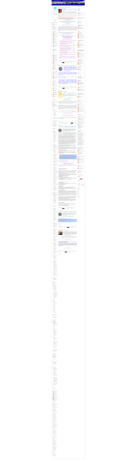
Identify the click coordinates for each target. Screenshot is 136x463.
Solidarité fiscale (54, 151)
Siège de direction (54, 200)
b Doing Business (54, 425)
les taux (54, 253)
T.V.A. (53, 361)
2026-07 (78, 190)
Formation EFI (54, 277)
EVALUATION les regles (55, 205)
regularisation (54, 321)
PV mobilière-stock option (55, 331)
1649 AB (62, 27)
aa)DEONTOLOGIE (54, 125)
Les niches (54, 138)
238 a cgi (73, 250)
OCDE (53, 452)
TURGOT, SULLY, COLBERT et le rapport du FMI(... (81, 125)
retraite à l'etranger (54, 334)
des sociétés (54, 129)
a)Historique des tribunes (55, 117)
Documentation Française (55, 444)
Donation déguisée (54, 288)
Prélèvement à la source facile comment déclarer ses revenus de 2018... (81, 90)
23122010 (70, 122)
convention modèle (54, 316)
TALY (53, 366)
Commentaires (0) (69, 87)
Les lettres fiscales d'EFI (55, 118)
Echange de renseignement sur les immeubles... (81, 134)
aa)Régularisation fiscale (55, 157)
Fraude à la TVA (54, 219)
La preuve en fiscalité (55, 176)
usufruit (53, 387)
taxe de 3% (54, 220)
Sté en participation (55, 239)
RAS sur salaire (54, 347)
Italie (53, 303)
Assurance (54, 285)
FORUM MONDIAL (55, 375)
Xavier (78, 143)
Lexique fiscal (54, 451)
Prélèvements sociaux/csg (55, 383)
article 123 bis (67, 86)
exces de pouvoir (54, 173)
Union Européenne (54, 377)
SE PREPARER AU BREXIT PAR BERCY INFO (81, 84)
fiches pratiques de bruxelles (81, 82)
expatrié (54, 327)
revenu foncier (54, 272)
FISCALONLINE (54, 446)
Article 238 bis (54, 215)
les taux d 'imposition (55, 292)
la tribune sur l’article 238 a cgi (67, 247)
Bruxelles (54, 216)
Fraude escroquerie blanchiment (69, 250)
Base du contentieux (55, 164)
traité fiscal (71, 61)
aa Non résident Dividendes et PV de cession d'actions (55, 44)
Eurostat (53, 445)
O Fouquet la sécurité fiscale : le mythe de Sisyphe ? (81, 110)
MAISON (78, 135)
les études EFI (80, 172)
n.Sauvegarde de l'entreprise (55, 314)
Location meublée (54, 233)
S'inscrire (79, 8)
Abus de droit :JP (54, 159)
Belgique (54, 300)
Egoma (78, 140)
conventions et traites (80, 27)
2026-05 (78, 191)
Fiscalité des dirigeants (55, 229)
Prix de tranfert (54, 339)
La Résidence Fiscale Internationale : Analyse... (81, 135)
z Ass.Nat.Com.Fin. (54, 431)
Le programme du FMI (67, 71)
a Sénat (53, 439)
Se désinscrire (79, 9)
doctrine (79, 176)
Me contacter (55, 20)
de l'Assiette (54, 169)
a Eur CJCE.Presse (54, 417)
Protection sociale (54, 320)
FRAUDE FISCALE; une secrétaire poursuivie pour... (81, 144)
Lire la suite (59, 120)
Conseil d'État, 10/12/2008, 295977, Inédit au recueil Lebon (65, 221)
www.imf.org (60, 73)
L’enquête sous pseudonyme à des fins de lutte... (80, 138)
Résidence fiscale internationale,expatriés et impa (55, 322)
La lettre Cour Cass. (54, 429)
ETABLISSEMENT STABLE (55, 194)
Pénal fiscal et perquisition (80, 152)
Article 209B (69, 60)
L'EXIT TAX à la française (81, 62)
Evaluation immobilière (56, 62)
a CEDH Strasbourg (54, 413)
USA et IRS (54, 312)
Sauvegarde (54, 238)
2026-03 (78, 193)
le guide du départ (80, 63)
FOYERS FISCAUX (54, 278)
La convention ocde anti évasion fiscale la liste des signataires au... (81, 28)
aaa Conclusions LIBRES (55, 158)
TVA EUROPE (54, 363)
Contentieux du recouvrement (55, 146)
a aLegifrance (54, 408)
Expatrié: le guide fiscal (56, 396)
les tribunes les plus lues (81, 101)
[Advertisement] (81, 201)
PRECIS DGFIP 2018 (56, 29)
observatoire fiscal (54, 139)
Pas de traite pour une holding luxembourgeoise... (80, 137)
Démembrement (54, 287)
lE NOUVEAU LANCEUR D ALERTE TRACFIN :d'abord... (80, 126)
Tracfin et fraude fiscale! (55, 115)
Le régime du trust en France (81, 44)
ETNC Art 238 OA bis (61, 61)
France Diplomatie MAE (55, 447)
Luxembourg (54, 304)
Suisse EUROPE (54, 310)
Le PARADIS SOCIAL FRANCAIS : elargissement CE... (81, 133)
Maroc (53, 305)
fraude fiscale (63, 87)
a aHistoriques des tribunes (55, 407)
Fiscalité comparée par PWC (81, 158)
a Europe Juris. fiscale (54, 419)
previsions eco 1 (54, 453)
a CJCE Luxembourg (54, 414)
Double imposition (54, 380)
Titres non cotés (54, 206)
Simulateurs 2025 (80, 22)
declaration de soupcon (55, 170)
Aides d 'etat (54, 210)
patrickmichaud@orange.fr (55, 19)
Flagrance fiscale (54, 279)
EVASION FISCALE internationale (55, 208)
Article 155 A (67, 60)
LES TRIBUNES (79, 73)
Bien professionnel (54, 286)
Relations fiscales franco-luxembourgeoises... (80, 128)
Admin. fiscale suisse (54, 440)
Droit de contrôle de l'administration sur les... (80, 139)
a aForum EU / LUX (54, 405)
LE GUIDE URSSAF (81, 159)
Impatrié (54, 328)
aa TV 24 (53, 422)
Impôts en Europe (55, 397)
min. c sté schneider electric (66, 226)
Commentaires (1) (59, 123)
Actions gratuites (54, 244)
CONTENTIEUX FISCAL (55, 154)
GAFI (53, 428)
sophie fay (60, 87)
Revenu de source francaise (55, 349)
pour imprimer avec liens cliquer (67, 100)
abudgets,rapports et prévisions (54, 131)
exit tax (54, 250)
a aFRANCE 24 (54, 406)
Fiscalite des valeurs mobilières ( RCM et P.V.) (55, 243)
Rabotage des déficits (56, 85)
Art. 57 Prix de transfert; (55, 211)
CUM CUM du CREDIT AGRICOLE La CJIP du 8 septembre (81, 140)
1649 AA (60, 27)
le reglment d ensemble (81, 53)
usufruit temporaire (55, 297)
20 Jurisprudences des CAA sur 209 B (67, 98)
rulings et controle (54, 353)
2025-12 (78, 195)
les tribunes (55, 90)
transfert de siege (54, 240)
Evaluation (54, 263)
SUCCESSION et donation (55, 294)
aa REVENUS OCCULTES (55, 120)
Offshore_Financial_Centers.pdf (62, 77)
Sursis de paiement (54, 152)
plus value (54, 254)
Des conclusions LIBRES (81, 168)
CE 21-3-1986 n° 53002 (68, 152)
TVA (53, 203)
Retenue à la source (55, 199)
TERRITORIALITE (55, 362)
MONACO (54, 306)
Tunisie (54, 311)
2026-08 (78, 189)
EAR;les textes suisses (81, 33)
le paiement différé (54, 291)
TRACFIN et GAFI (54, 367)
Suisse (53, 309)
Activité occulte (54, 161)
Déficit (53, 228)
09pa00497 (72, 122)
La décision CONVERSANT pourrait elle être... (81, 142)
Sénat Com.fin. (54, 430)
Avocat (54, 110)
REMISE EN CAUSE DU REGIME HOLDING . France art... (81, 122)
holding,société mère (55, 232)
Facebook (76, 87)
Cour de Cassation (54, 442)
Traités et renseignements (55, 368)
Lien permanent (67, 87)
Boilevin (78, 139)
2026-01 (78, 194)
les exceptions (80, 69)
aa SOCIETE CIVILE (54, 121)
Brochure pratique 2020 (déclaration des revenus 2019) (55, 73)
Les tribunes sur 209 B (70, 97)
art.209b (75, 61)
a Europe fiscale (54, 418)
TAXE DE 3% (55, 69)
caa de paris (66, 122)
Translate (82, 78)
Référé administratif (55, 187)
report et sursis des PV (55, 255)
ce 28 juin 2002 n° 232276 (61, 226)
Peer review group (54, 317)
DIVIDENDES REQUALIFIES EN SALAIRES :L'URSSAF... (81, 118)
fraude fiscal (74, 61)
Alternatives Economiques (55, 423)
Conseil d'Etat (54, 441)
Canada (54, 301)
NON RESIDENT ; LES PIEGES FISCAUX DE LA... (81, 143)
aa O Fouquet (54, 156)
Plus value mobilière (55, 293)
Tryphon (78, 132)
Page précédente (59, 254)
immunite (53, 284)
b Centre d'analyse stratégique (55, 424)
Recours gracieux (54, 186)
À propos (55, 21)
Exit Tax (54, 326)
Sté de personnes (54, 356)
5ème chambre (68, 122)
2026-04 (78, 192)
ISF (54, 63)
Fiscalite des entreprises (55, 223)
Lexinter (53, 450)
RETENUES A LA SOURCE (55, 341)
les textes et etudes (80, 96)
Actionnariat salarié (55, 323)
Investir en (54, 299)
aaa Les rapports (54, 209)
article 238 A (54, 214)
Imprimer (73, 87)
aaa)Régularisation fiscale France (55, 128)
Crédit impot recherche (55, 137)
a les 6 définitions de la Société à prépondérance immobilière (55, 46)
